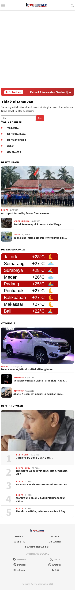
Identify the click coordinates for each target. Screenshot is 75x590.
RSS (57, 570)
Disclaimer (55, 541)
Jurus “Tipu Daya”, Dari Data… (34, 457)
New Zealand (13, 152)
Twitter (57, 559)
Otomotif (6, 366)
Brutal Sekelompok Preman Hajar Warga (37, 224)
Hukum (27, 468)
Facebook (21, 559)
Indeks (55, 536)
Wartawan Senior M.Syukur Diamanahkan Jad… (40, 499)
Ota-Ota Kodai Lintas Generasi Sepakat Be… (43, 484)
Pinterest (21, 564)
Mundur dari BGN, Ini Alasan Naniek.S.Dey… (42, 511)
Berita (4, 210)
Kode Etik (19, 541)
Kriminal (25, 221)
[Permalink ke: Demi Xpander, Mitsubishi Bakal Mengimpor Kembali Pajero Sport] (37, 346)
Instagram (21, 570)
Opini (26, 455)
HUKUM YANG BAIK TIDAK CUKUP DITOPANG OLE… (42, 473)
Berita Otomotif (16, 140)
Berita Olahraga (15, 133)
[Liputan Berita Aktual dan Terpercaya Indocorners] (37, 4)
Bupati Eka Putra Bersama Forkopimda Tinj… (40, 237)
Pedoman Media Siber (37, 546)
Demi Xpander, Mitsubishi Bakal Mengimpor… (28, 369)
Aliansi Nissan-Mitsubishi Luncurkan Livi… (38, 394)
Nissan (10, 145)
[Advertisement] (37, 49)
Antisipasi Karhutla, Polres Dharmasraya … (26, 213)
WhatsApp (57, 564)
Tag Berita (12, 128)
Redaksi (19, 536)
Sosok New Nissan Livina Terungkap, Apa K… (40, 380)
